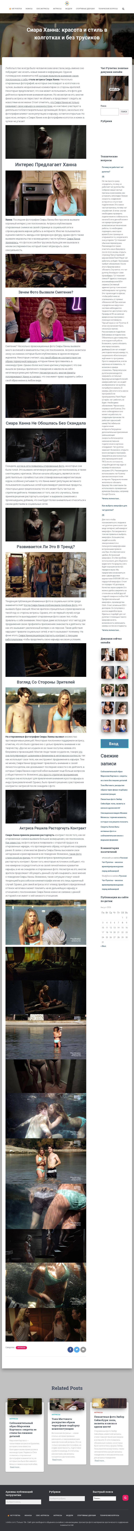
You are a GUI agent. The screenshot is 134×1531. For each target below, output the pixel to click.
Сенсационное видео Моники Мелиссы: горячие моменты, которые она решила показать (114, 817)
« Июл (103, 946)
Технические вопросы (108, 9)
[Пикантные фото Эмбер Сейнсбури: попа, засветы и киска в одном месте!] (109, 1403)
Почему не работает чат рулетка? (112, 169)
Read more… (15, 1467)
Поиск (103, 106)
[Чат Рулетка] (67, 3)
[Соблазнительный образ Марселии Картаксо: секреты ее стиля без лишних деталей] (24, 1406)
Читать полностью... (111, 498)
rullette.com (10, 1522)
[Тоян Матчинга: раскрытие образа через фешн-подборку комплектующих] (67, 1404)
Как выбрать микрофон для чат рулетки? (114, 508)
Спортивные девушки (85, 9)
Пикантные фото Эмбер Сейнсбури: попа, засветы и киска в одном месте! (113, 803)
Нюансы (29, 9)
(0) (103, 177)
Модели (68, 9)
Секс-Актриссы (42, 9)
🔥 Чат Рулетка (15, 9)
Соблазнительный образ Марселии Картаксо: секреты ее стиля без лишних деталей (114, 776)
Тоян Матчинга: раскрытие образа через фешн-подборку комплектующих (114, 789)
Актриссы (57, 9)
